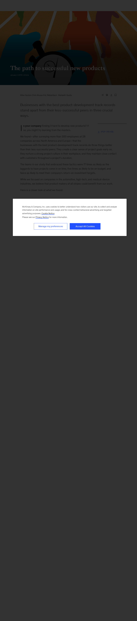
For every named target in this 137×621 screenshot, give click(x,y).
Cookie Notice (47, 213)
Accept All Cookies (85, 226)
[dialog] (70, 217)
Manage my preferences (50, 226)
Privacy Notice (42, 217)
